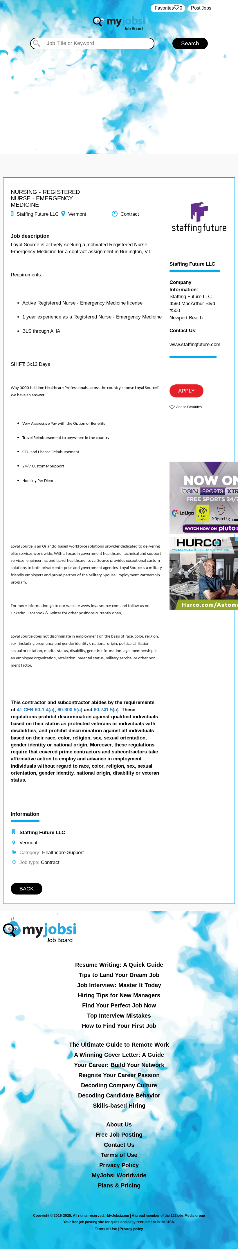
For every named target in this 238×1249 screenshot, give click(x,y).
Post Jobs (201, 8)
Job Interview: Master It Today (119, 985)
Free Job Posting (119, 1134)
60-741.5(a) (106, 709)
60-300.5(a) (69, 709)
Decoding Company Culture (119, 1085)
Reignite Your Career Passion (119, 1075)
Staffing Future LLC (192, 264)
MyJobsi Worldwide (119, 1175)
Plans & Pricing (119, 1185)
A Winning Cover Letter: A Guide (119, 1055)
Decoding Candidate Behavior (119, 1095)
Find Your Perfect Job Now (119, 1005)
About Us (119, 1124)
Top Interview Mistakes (119, 1015)
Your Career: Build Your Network (119, 1065)
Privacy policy (131, 1229)
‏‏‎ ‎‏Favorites (168, 8)
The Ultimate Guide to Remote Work (119, 1044)
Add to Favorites (189, 407)
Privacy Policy (119, 1165)
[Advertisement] (119, 98)
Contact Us (119, 1145)
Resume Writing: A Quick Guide (119, 965)
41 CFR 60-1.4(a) (36, 709)
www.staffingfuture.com (195, 344)
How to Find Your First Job (119, 1026)
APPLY (186, 391)
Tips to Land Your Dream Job (119, 975)
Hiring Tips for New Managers (119, 995)
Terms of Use (119, 1155)
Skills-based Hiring (119, 1105)
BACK (26, 889)
